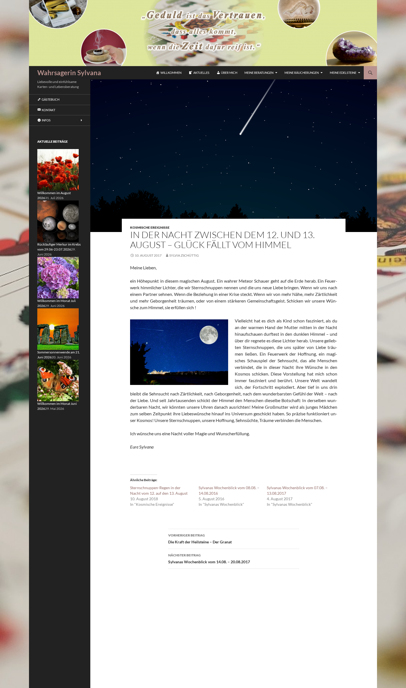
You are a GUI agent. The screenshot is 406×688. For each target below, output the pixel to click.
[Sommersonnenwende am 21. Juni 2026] (58, 329)
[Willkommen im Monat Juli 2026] (58, 277)
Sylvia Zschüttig (184, 255)
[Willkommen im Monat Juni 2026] (58, 380)
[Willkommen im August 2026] (58, 169)
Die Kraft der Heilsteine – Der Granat (200, 538)
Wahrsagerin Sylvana (69, 73)
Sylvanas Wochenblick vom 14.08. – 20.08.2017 (209, 558)
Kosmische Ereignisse (150, 227)
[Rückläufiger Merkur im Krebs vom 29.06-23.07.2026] (58, 221)
